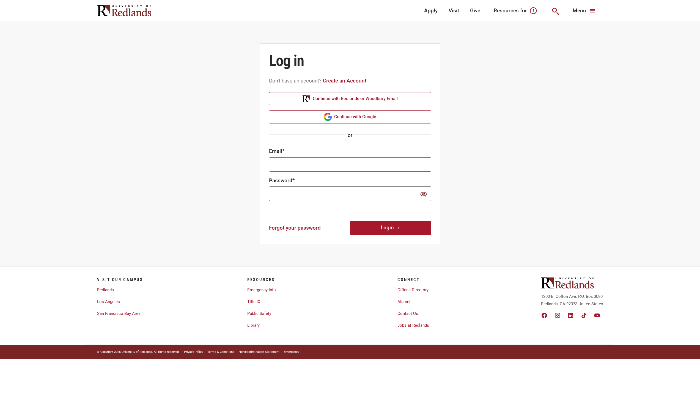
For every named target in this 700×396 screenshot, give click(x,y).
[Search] (555, 10)
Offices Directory (413, 289)
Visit (454, 10)
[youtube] (597, 315)
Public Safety (259, 313)
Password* (282, 180)
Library (253, 325)
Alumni (403, 301)
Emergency (291, 352)
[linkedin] (570, 315)
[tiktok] (584, 315)
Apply (431, 10)
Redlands (105, 289)
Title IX (253, 301)
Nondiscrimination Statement (259, 352)
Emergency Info (261, 289)
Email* (276, 151)
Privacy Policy (193, 352)
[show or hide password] (423, 194)
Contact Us (407, 313)
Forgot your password (295, 228)
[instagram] (557, 315)
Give (475, 10)
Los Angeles (108, 301)
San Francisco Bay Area (119, 313)
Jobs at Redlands (413, 325)
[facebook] (544, 315)
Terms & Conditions (220, 352)
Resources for (510, 10)
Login (387, 227)
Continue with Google (355, 116)
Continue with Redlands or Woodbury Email (355, 98)
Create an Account (344, 81)
